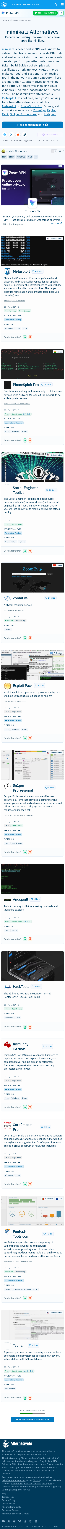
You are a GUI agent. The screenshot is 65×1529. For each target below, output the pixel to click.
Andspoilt (50, 114)
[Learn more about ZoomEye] (7, 598)
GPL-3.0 (26, 414)
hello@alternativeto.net (13, 1480)
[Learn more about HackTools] (7, 987)
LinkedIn (6, 1486)
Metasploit (9, 98)
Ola (22, 1458)
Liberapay (15, 1489)
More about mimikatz (30, 125)
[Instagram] (30, 1521)
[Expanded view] (52, 151)
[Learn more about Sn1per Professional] (7, 785)
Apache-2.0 (28, 1371)
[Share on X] (11, 134)
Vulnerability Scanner (13, 423)
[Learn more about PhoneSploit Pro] (7, 385)
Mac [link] (30, 156)
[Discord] (3, 1521)
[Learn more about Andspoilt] (7, 899)
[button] (37, 271)
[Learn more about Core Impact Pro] (7, 1125)
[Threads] (25, 1521)
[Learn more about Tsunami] (7, 1346)
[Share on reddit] (18, 134)
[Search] (56, 4)
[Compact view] (55, 151)
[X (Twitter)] (8, 1521)
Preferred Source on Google (15, 1513)
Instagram (47, 1483)
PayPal (26, 1489)
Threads (36, 1483)
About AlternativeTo (11, 1506)
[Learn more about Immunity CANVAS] (7, 1044)
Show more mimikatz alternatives (32, 1419)
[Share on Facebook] (4, 134)
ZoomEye (39, 110)
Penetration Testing (13, 319)
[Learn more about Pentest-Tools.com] (7, 1231)
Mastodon (18, 1483)
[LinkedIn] (35, 1521)
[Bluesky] (19, 1521)
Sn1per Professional (23, 114)
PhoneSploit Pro (31, 106)
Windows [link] (21, 156)
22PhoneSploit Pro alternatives (17, 404)
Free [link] (4, 156)
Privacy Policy (8, 1500)
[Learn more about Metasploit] (7, 271)
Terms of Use (8, 1496)
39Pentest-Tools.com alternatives (18, 1261)
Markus (32, 1458)
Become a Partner (10, 1510)
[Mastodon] (14, 1521)
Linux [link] (11, 156)
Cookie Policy (8, 1503)
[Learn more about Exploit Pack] (7, 686)
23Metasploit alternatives (14, 300)
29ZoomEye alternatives (14, 610)
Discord (36, 1480)
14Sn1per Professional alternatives (18, 815)
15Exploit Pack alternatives (15, 701)
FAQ (4, 1493)
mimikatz (8, 49)
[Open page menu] (62, 4)
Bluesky (28, 1483)
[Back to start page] (4, 4)
